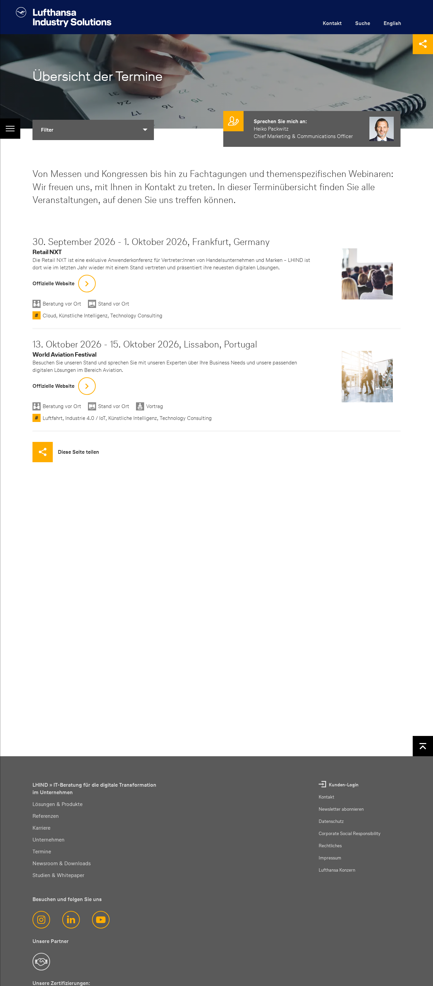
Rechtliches (330, 846)
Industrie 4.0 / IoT (85, 418)
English (392, 23)
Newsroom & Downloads (61, 863)
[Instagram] (41, 919)
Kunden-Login (344, 785)
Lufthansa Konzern (337, 870)
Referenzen (45, 816)
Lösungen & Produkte (57, 804)
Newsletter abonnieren (341, 809)
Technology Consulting (136, 315)
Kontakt (332, 23)
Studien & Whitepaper (58, 875)
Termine (41, 851)
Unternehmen (48, 839)
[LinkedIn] (71, 919)
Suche (362, 23)
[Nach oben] (423, 746)
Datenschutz (331, 821)
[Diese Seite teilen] (423, 44)
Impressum (330, 858)
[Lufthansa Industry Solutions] (63, 17)
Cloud (49, 315)
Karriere (41, 827)
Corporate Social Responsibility (350, 833)
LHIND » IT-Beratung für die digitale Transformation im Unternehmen (94, 788)
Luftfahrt (53, 418)
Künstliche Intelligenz (83, 315)
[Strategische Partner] (41, 961)
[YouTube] (101, 919)
